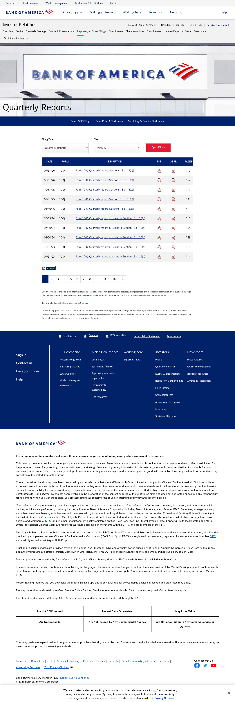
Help (19, 379)
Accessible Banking (68, 661)
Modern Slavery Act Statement (70, 383)
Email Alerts (69, 336)
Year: (97, 139)
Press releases (195, 359)
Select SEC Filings (80, 121)
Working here (132, 12)
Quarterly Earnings (36, 31)
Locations (21, 661)
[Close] (229, 693)
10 (104, 279)
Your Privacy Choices (56, 667)
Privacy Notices (164, 698)
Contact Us (37, 661)
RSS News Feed (118, 335)
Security (113, 661)
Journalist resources (197, 373)
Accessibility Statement (147, 336)
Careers (88, 661)
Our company (72, 12)
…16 (113, 279)
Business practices (70, 366)
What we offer (67, 373)
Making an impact (102, 12)
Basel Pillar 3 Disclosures (109, 121)
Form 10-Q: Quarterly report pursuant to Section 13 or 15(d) (110, 218)
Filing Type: (48, 139)
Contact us (24, 363)
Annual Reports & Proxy (178, 31)
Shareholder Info (135, 31)
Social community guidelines (138, 661)
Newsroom (177, 12)
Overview (8, 31)
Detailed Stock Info (217, 25)
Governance (200, 31)
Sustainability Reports (16, 38)
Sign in (21, 355)
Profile (19, 31)
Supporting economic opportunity (103, 376)
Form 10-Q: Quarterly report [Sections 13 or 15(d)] (105, 170)
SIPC (48, 520)
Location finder (27, 371)
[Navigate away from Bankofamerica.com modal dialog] (197, 665)
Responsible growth (70, 359)
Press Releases (154, 31)
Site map (164, 661)
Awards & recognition (199, 380)
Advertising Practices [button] (28, 667)
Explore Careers (132, 359)
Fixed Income (116, 31)
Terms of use (174, 336)
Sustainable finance (102, 366)
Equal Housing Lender (73, 677)
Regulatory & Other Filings (91, 31)
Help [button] (223, 12)
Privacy (100, 661)
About (113, 3)
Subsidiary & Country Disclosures (146, 121)
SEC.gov (84, 303)
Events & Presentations (61, 31)
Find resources (99, 396)
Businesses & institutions (89, 3)
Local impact (98, 359)
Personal (10, 3)
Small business (30, 3)
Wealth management (57, 3)
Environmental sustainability (99, 387)
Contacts (93, 335)
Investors (155, 12)
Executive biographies (199, 366)
